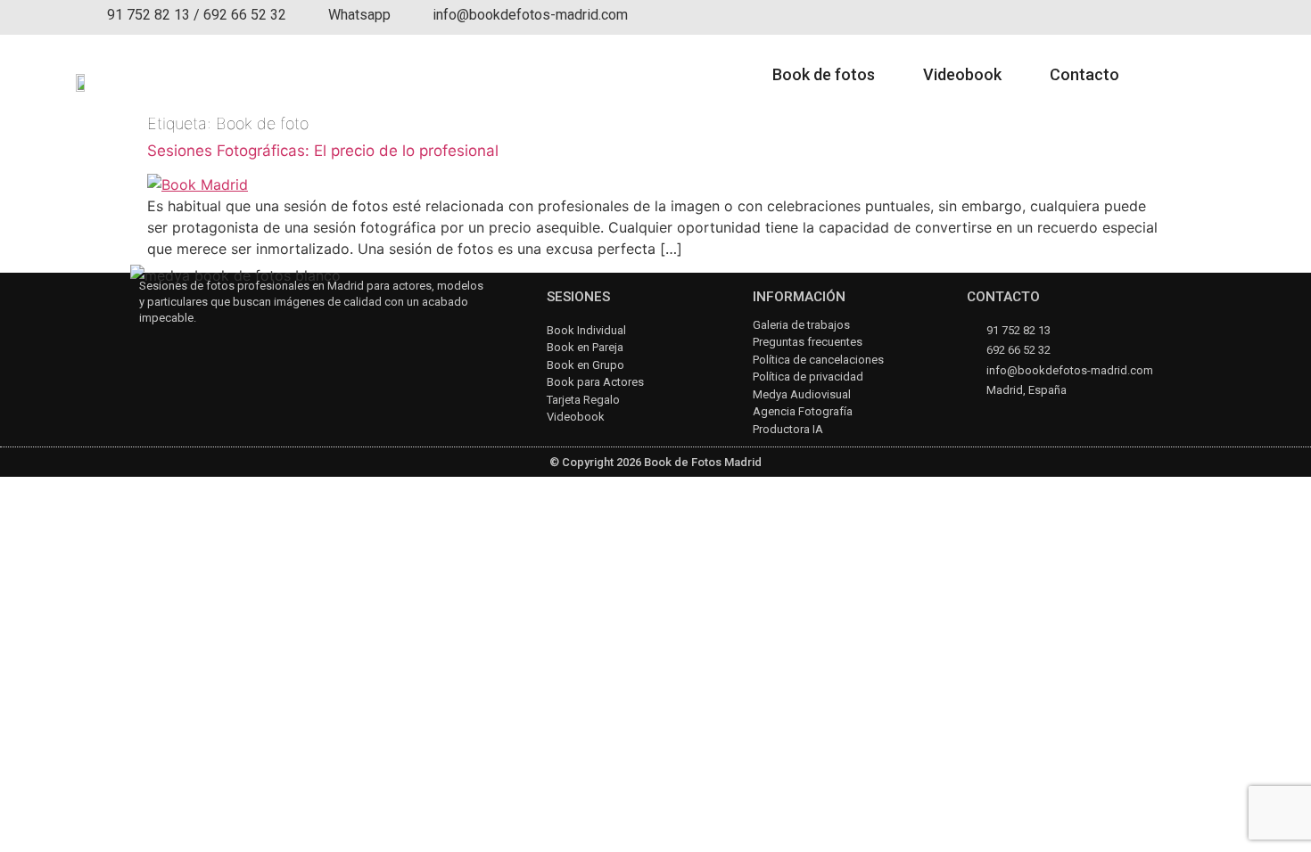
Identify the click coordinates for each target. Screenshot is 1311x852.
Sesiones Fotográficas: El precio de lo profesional (323, 151)
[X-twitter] (242, 349)
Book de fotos (823, 74)
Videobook (962, 74)
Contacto (1084, 74)
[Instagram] (147, 349)
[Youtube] (194, 349)
